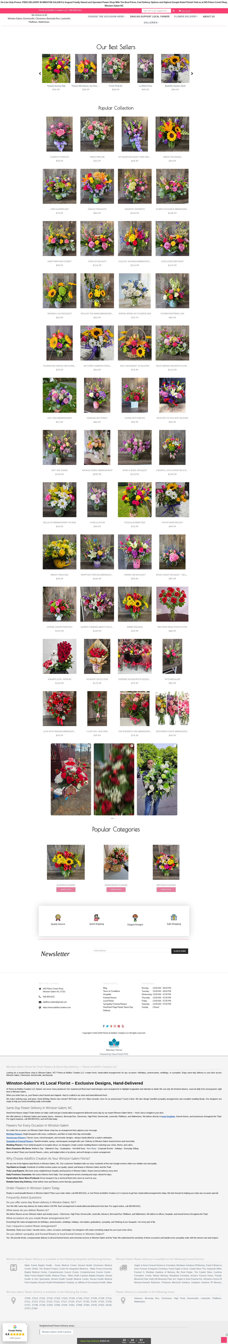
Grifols (35, 1269)
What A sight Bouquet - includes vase (172, 575)
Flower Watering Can (172, 314)
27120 (71, 1301)
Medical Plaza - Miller (62, 1275)
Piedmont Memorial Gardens (176, 1282)
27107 (86, 1298)
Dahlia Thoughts (97, 209)
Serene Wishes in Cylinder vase (134, 314)
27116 (57, 1301)
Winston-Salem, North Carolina (56, 1332)
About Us (209, 16)
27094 (86, 1305)
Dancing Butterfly (97, 418)
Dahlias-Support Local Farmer (150, 16)
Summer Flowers (66, 885)
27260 (34, 1308)
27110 (108, 1298)
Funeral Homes (110, 997)
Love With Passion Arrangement (59, 732)
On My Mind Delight (172, 523)
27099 (79, 1305)
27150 (94, 1301)
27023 (101, 1305)
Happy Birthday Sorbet (60, 261)
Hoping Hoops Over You (59, 627)
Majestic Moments (135, 209)
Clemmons (166, 1298)
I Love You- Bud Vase (97, 732)
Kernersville (192, 1298)
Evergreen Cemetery (158, 1269)
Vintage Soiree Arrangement (97, 470)
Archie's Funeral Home (202, 1275)
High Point (179, 1298)
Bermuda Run (152, 1298)
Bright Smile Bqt (60, 575)
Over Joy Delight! (97, 261)
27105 (72, 1298)
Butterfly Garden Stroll (97, 366)
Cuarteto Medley (59, 157)
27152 (101, 1301)
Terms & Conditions (111, 991)
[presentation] (40, 73)
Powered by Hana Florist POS (114, 1054)
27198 (35, 1305)
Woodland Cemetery (179, 1275)
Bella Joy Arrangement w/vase (59, 523)
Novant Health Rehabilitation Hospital (56, 1282)
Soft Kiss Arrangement (59, 418)
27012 (35, 1298)
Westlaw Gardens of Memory (160, 1272)
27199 (42, 1305)
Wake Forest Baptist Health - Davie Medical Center (50, 1265)
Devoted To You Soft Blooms (172, 418)
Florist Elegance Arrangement (172, 209)
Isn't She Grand (59, 470)
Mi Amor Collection (97, 679)
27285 (57, 1305)
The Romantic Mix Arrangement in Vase (134, 732)
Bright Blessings (172, 157)
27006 (27, 1298)
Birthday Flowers (166, 885)
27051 (72, 1305)
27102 (50, 1298)
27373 (27, 1308)
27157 (27, 1305)
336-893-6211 (75, 10)
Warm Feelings (135, 627)
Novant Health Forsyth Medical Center (69, 1279)
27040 (64, 1305)
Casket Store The (197, 1269)
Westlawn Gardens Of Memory (190, 1265)
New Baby (91, 1148)
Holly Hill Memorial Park (160, 1279)
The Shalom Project (48, 1269)
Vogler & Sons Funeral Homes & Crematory (154, 1265)
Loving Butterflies (135, 418)
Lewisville (205, 1298)
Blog (105, 988)
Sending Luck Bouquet (59, 314)
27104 (64, 1298)
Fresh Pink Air (97, 157)
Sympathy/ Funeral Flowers (115, 1004)
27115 (49, 1301)
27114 (42, 1301)
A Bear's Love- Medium (59, 679)
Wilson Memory (160, 1275)
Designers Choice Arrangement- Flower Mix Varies (172, 732)
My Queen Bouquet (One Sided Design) (134, 157)
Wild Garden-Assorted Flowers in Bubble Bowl (172, 366)
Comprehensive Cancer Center (63, 1272)
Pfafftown (216, 1298)
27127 (79, 1301)
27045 (94, 1305)
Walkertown (139, 1301)
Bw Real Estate (184, 1272)
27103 (57, 1298)
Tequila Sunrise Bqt (134, 523)
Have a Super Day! (60, 209)
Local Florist (108, 1001)
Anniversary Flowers (116, 885)
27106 (79, 1298)
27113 (35, 1301)
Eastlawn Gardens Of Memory (206, 1282)
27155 (108, 1301)
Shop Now (66, 889)
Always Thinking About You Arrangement (97, 627)
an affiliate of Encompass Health (90, 1282)
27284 (50, 1305)
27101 (42, 1298)
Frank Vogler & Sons (178, 1269)
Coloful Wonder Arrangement (134, 261)
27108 (94, 1298)
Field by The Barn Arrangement (97, 314)
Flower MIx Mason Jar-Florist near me (59, 366)
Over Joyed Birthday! (172, 261)
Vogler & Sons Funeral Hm (189, 1279)
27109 (101, 1298)
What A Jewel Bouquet (134, 470)
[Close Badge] (26, 1324)
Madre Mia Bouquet (135, 575)
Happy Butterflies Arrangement (97, 575)
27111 (27, 1301)
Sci (174, 1279)
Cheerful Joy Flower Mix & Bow (172, 470)
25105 (108, 1305)
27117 (64, 1301)
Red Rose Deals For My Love (172, 627)
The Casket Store (203, 1272)
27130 (86, 1301)
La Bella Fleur (97, 523)
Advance (138, 1298)
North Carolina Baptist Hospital (89, 1275)
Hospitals (107, 994)
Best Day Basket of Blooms (134, 366)
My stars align (172, 679)
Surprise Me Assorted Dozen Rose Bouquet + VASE (134, 679)
